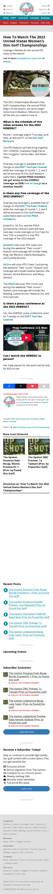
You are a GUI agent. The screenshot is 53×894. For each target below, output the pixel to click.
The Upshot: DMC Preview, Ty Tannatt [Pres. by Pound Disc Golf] (28, 624)
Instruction (24, 22)
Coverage (24, 824)
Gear (32, 824)
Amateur (27, 841)
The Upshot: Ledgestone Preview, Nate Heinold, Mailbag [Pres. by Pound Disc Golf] (27, 719)
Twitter (45, 402)
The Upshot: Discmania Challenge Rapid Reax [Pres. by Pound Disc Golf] (29, 615)
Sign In (45, 6)
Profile (14, 831)
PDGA (6, 18)
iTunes (17, 874)
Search (45, 13)
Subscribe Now (26, 731)
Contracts (23, 18)
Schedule (34, 18)
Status (46, 860)
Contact (8, 6)
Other (35, 827)
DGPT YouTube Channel (33, 167)
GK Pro (7, 264)
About (5, 860)
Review (37, 831)
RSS (23, 874)
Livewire (13, 834)
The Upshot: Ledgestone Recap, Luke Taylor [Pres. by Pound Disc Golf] (27, 635)
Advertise (14, 860)
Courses (15, 824)
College (19, 841)
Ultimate (9, 13)
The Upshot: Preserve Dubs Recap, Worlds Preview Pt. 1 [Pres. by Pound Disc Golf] (29, 593)
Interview (7, 827)
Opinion (28, 827)
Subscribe (43, 9)
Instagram (25, 871)
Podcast (43, 827)
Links (15, 827)
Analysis (13, 22)
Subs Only (45, 22)
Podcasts (35, 22)
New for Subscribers (21, 849)
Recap (30, 831)
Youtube (33, 871)
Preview (6, 61)
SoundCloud (8, 874)
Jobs (40, 860)
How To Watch (32, 419)
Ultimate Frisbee (11, 863)
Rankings (45, 18)
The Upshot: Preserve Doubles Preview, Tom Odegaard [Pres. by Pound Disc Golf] (27, 605)
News (5, 22)
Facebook (25, 402)
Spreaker (43, 871)
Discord (9, 9)
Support (14, 852)
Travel (44, 831)
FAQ (21, 852)
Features (6, 824)
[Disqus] (26, 535)
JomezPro (9, 245)
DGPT (13, 18)
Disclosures (32, 860)
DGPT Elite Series (18, 419)
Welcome (7, 849)
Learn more (26, 788)
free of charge (33, 183)
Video (5, 834)
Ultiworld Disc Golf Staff (29, 58)
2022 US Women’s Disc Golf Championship (31, 427)
